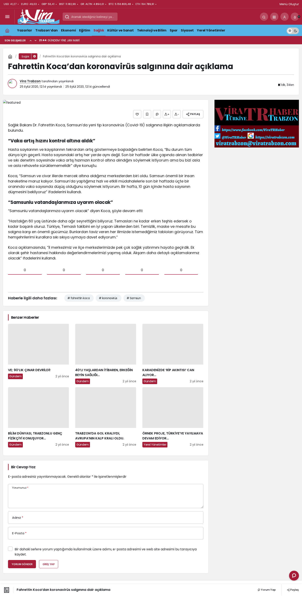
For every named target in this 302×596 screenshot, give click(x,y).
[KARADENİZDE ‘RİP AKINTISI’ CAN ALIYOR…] (172, 354)
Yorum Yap (268, 590)
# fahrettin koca (78, 298)
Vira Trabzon (30, 81)
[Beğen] (137, 114)
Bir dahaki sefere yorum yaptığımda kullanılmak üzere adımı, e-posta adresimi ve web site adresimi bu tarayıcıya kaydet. (106, 552)
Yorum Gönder (22, 564)
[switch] (293, 30)
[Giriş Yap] (284, 17)
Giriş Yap (49, 564)
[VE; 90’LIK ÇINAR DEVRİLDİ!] (38, 354)
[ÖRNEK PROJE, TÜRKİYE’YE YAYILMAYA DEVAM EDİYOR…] (172, 417)
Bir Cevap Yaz (23, 466)
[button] (274, 17)
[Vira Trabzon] (39, 16)
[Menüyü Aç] (7, 17)
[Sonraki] (35, 40)
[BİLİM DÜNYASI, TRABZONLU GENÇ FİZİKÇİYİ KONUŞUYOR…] (38, 417)
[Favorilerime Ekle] (147, 114)
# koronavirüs (108, 298)
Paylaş (294, 589)
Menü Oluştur (289, 4)
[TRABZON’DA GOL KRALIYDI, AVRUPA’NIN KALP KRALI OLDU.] (105, 417)
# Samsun (134, 298)
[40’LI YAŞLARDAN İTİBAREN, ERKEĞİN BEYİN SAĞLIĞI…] (105, 354)
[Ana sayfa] (7, 30)
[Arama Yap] (264, 17)
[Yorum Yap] (157, 114)
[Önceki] (30, 40)
